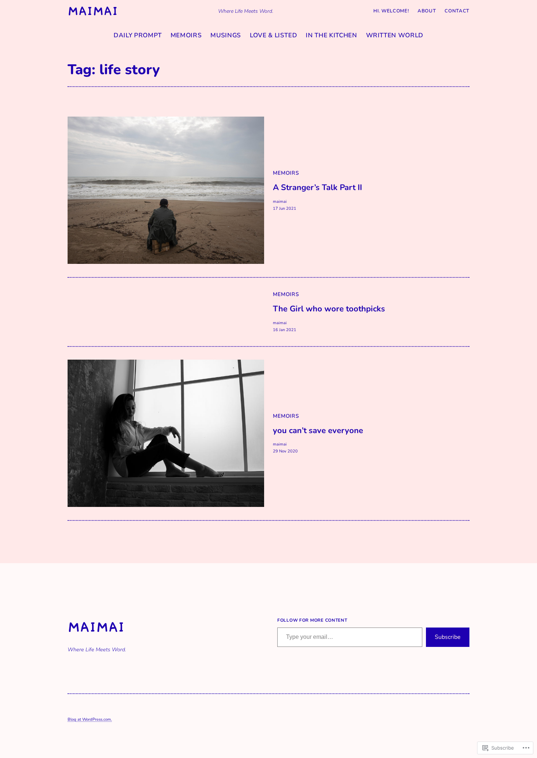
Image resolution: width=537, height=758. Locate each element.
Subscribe (448, 637)
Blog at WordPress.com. (90, 719)
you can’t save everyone (318, 430)
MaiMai (93, 11)
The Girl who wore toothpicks (329, 309)
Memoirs (286, 173)
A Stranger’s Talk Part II (317, 187)
